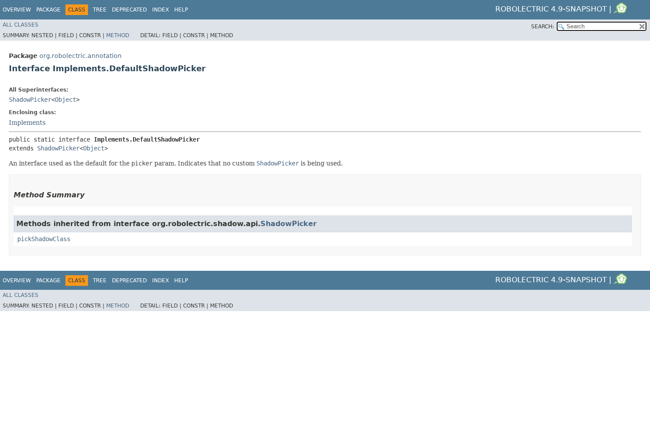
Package (48, 10)
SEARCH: (542, 26)
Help (181, 10)
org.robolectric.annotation (80, 55)
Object (65, 99)
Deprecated (129, 10)
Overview (17, 10)
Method (117, 35)
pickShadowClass (43, 238)
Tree (100, 10)
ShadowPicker (30, 99)
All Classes (20, 25)
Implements (27, 122)
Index (160, 10)
